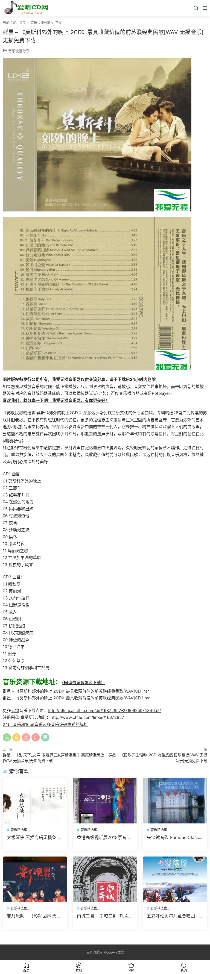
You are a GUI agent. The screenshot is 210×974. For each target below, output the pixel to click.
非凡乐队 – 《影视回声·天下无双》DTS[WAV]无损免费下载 (34, 916)
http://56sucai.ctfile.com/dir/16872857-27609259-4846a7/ (104, 710)
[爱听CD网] (27, 8)
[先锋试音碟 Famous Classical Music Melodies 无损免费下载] (175, 800)
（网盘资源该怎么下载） (83, 682)
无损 (15, 710)
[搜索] (195, 7)
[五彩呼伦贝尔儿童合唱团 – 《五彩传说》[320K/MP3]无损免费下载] (175, 879)
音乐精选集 (19, 830)
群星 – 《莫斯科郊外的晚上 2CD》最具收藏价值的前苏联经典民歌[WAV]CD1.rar (76, 691)
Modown (110, 952)
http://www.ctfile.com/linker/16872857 (87, 717)
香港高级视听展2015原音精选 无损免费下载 (104, 837)
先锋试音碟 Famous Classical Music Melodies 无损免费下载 (175, 837)
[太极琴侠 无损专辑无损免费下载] (35, 800)
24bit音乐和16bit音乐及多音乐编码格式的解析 (45, 724)
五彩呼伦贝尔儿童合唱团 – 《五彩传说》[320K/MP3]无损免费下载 (175, 916)
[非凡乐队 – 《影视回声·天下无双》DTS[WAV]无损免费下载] (35, 879)
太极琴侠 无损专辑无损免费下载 (34, 837)
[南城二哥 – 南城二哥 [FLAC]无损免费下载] (105, 879)
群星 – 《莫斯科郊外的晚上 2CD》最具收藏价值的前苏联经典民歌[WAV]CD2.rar (76, 698)
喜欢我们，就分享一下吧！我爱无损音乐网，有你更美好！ (56, 400)
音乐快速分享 (19, 51)
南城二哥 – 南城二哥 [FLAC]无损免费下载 (105, 916)
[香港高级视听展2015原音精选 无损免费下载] (105, 800)
